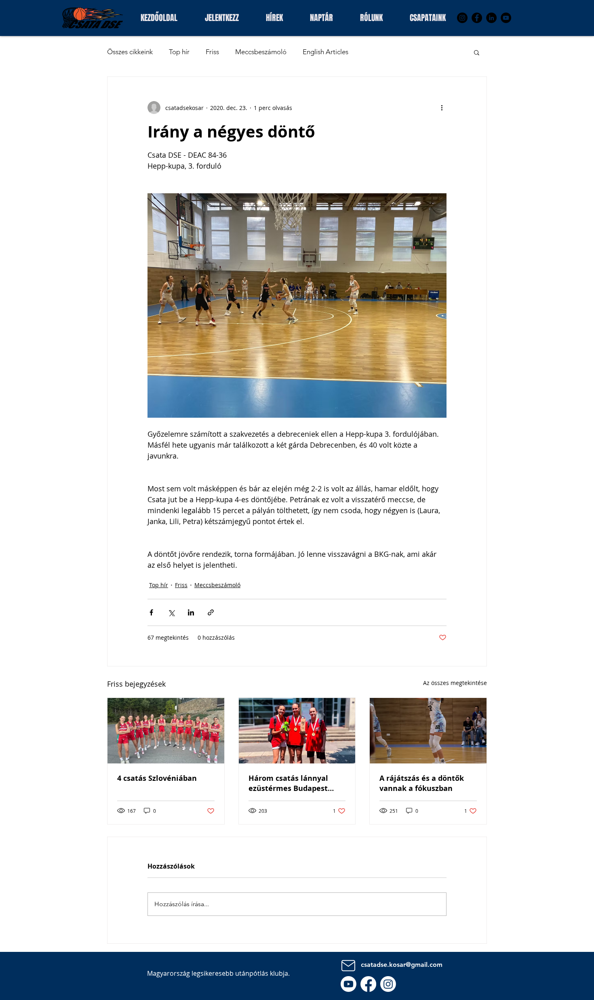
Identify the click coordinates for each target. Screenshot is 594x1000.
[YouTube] (506, 18)
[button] (427, 16)
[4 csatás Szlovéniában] (165, 730)
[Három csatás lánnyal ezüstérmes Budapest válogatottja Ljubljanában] (297, 730)
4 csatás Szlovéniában (157, 778)
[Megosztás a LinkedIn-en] (191, 612)
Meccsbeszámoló (260, 52)
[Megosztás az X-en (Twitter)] (171, 612)
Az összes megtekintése (455, 683)
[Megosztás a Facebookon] (151, 612)
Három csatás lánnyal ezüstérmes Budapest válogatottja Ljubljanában (296, 783)
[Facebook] (477, 18)
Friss (212, 52)
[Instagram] (462, 18)
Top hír (179, 52)
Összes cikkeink (130, 52)
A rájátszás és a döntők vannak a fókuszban (421, 783)
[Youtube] (348, 984)
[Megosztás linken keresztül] (211, 612)
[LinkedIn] (491, 18)
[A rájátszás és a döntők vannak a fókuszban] (428, 730)
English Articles (325, 52)
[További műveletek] (442, 107)
